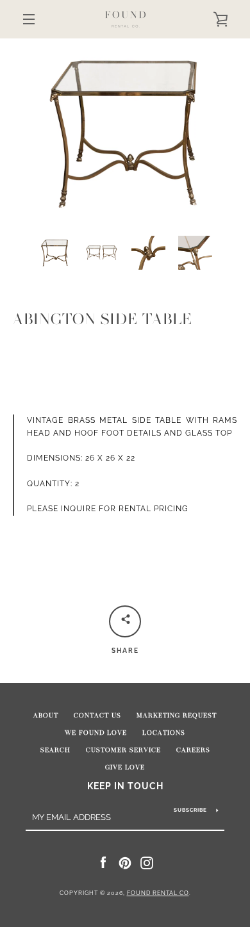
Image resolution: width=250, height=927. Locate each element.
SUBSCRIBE (190, 810)
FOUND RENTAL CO (158, 893)
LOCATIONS (163, 733)
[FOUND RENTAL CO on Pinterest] (125, 862)
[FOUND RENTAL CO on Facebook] (103, 862)
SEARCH (55, 750)
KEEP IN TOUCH (125, 785)
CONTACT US (97, 715)
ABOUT (45, 715)
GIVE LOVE (125, 767)
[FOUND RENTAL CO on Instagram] (146, 862)
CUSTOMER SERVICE (123, 750)
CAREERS (193, 750)
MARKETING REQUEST (177, 715)
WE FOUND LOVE (96, 733)
